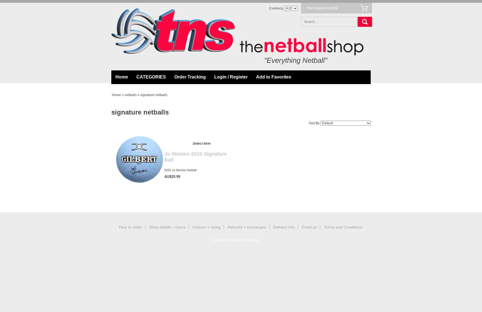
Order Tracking (190, 77)
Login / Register (231, 77)
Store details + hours (167, 227)
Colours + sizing (206, 227)
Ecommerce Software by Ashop (236, 240)
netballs (131, 95)
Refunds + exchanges (247, 227)
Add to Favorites (273, 77)
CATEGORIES (151, 77)
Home (121, 77)
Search (365, 22)
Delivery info (284, 227)
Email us (309, 227)
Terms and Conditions (343, 227)
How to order (130, 227)
